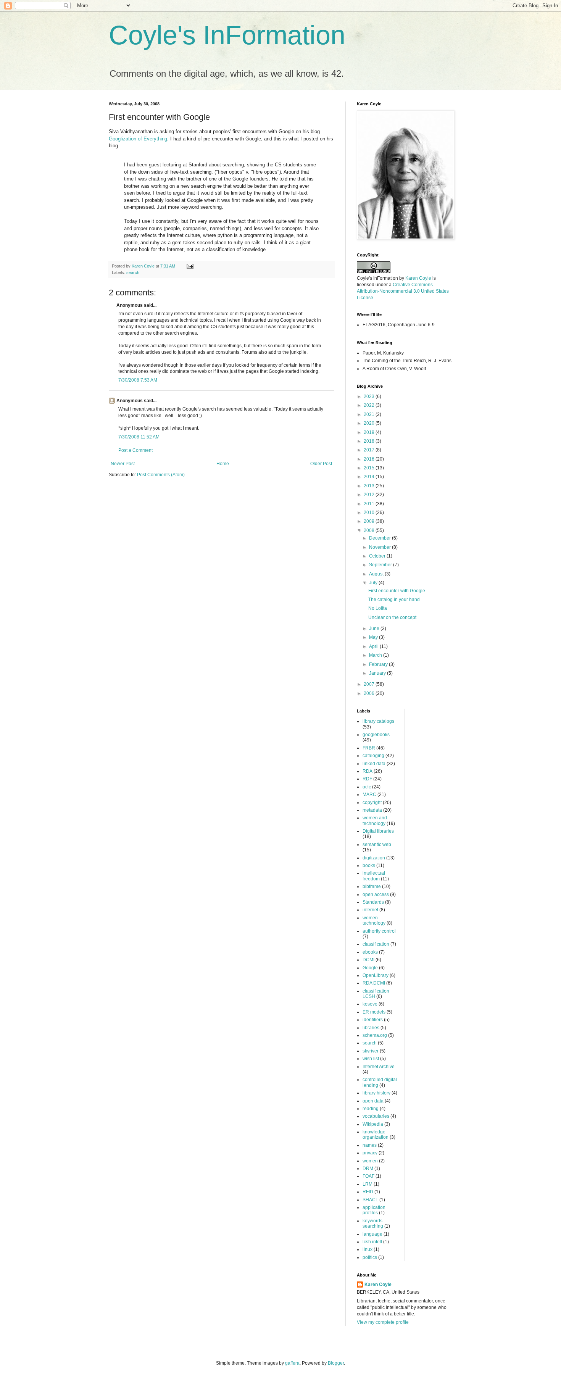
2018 (370, 441)
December (380, 538)
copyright (372, 802)
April (374, 646)
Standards (373, 902)
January (378, 673)
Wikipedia (373, 1124)
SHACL (370, 1199)
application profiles (374, 1210)
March (376, 655)
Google (370, 967)
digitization (374, 858)
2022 (370, 405)
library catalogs (378, 721)
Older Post (321, 463)
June (374, 628)
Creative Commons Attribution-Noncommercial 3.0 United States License (403, 291)
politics (370, 1257)
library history (376, 1093)
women (370, 1161)
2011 (370, 503)
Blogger (336, 1363)
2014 (370, 476)
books (369, 865)
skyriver (371, 1051)
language (372, 1234)
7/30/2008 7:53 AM (137, 380)
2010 (370, 512)
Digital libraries (378, 831)
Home (222, 463)
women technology (374, 920)
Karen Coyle (418, 278)
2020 (370, 423)
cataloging (373, 755)
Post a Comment (135, 450)
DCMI (368, 959)
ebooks (370, 952)
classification (376, 944)
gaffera (292, 1363)
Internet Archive (379, 1066)
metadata (372, 810)
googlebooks (376, 734)
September (381, 564)
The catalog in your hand (394, 599)
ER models (374, 1012)
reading (371, 1108)
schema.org (375, 1035)
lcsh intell (372, 1241)
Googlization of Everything (138, 139)
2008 (370, 530)
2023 (370, 396)
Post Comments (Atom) (161, 474)
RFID (368, 1191)
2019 (370, 432)
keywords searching (373, 1223)
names (370, 1145)
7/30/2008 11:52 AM (139, 437)
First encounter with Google (396, 590)
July (374, 582)
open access (376, 894)
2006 (370, 693)
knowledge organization (376, 1134)
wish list (371, 1058)
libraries (371, 1027)
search (132, 272)
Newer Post (123, 463)
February (379, 664)
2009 (370, 521)
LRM (367, 1184)
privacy (370, 1153)
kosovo (370, 1004)
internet (370, 909)
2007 (370, 684)
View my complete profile (383, 1322)
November (380, 547)
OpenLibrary (376, 975)
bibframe (372, 886)
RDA (367, 771)
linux (367, 1249)
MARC (369, 794)
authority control (379, 931)
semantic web (377, 844)
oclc (367, 787)
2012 (370, 494)
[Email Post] (190, 266)
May (374, 637)
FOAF (368, 1176)
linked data (374, 763)
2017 (370, 450)
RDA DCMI (374, 983)
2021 (370, 414)
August (377, 574)
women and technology (375, 820)
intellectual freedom (374, 875)
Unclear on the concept (392, 617)
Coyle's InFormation (227, 35)
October (378, 556)
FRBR (369, 748)
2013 (370, 485)
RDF (367, 779)
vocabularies (376, 1116)
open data (373, 1101)
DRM (368, 1168)
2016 (370, 459)
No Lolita (377, 608)
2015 (370, 468)
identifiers (373, 1019)
